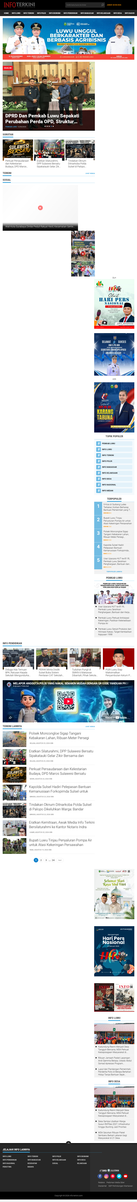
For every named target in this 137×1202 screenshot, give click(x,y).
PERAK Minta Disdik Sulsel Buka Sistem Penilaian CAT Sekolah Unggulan (50, 672)
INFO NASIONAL (109, 485)
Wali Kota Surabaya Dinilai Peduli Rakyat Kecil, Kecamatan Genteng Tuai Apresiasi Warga (52, 226)
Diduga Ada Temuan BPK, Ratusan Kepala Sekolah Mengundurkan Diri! (17, 672)
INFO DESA (117, 13)
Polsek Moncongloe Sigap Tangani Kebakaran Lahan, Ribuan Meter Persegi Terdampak (116, 534)
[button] (45, 126)
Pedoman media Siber (115, 1182)
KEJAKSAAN (82, 1163)
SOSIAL (55, 1163)
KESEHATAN (32, 1163)
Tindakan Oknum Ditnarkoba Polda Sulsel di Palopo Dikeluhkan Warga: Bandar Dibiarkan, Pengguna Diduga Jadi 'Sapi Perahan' (80, 163)
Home (6, 13)
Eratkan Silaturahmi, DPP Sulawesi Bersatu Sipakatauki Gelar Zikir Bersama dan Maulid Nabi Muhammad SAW (48, 163)
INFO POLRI (41, 13)
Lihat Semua (90, 173)
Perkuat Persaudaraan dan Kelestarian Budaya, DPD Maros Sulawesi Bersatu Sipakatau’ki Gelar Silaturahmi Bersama (17, 163)
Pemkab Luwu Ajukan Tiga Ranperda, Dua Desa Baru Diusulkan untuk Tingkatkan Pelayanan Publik (45, 121)
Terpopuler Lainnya (114, 572)
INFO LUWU (16, 13)
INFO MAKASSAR (87, 13)
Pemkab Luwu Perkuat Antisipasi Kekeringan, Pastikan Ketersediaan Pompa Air (114, 621)
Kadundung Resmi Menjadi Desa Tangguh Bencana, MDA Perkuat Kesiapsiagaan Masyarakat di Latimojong (113, 1049)
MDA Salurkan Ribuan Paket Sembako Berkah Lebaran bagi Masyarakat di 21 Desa (112, 1135)
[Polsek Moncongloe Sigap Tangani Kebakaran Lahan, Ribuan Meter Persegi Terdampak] (14, 739)
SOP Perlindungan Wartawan (121, 1186)
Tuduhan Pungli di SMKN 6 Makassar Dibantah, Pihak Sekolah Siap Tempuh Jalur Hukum (85, 672)
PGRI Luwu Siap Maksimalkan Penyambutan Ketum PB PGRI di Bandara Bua (118, 672)
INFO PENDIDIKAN (70, 13)
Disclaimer (102, 1186)
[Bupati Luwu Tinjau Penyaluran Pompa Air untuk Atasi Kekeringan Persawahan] (14, 846)
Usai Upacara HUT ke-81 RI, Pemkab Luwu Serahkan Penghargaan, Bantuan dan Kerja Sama (117, 561)
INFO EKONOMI (54, 13)
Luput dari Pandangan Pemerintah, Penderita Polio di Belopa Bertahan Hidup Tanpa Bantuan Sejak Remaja (114, 1072)
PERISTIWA (7, 1167)
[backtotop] (68, 1143)
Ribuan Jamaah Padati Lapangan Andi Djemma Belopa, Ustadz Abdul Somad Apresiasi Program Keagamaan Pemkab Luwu (115, 1061)
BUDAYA (31, 1167)
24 (53, 860)
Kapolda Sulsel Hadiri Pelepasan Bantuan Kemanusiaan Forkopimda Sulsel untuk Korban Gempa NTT (117, 548)
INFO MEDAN (107, 491)
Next (60, 860)
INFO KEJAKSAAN (103, 13)
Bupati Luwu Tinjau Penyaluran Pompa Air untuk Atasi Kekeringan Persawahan (118, 521)
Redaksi (101, 1182)
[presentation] (87, 68)
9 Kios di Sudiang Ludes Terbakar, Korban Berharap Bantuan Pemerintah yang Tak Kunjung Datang (118, 507)
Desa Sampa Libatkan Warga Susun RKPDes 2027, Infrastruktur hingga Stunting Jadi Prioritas (114, 1124)
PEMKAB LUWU (11, 127)
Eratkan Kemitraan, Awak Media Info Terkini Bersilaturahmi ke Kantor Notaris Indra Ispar (62, 827)
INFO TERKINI (28, 13)
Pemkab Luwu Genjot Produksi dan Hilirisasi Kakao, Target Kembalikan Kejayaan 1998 (115, 632)
